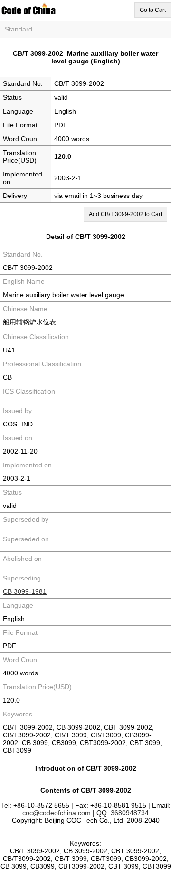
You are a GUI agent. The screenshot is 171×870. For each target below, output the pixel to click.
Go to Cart (153, 10)
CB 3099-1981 (25, 591)
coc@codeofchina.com (56, 813)
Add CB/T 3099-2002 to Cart (125, 214)
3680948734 (130, 813)
